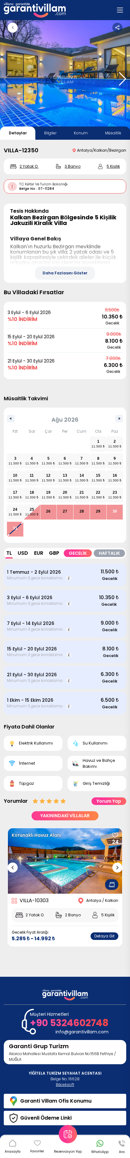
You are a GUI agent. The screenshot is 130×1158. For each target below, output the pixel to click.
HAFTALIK (109, 553)
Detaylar (18, 133)
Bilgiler (50, 133)
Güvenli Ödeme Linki (46, 1117)
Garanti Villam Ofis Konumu (56, 1101)
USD (23, 553)
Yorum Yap (109, 801)
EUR (38, 553)
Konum (81, 133)
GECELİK (78, 553)
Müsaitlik (113, 133)
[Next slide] (117, 868)
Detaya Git (104, 936)
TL (9, 553)
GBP (54, 553)
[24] (115, 835)
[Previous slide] (13, 868)
